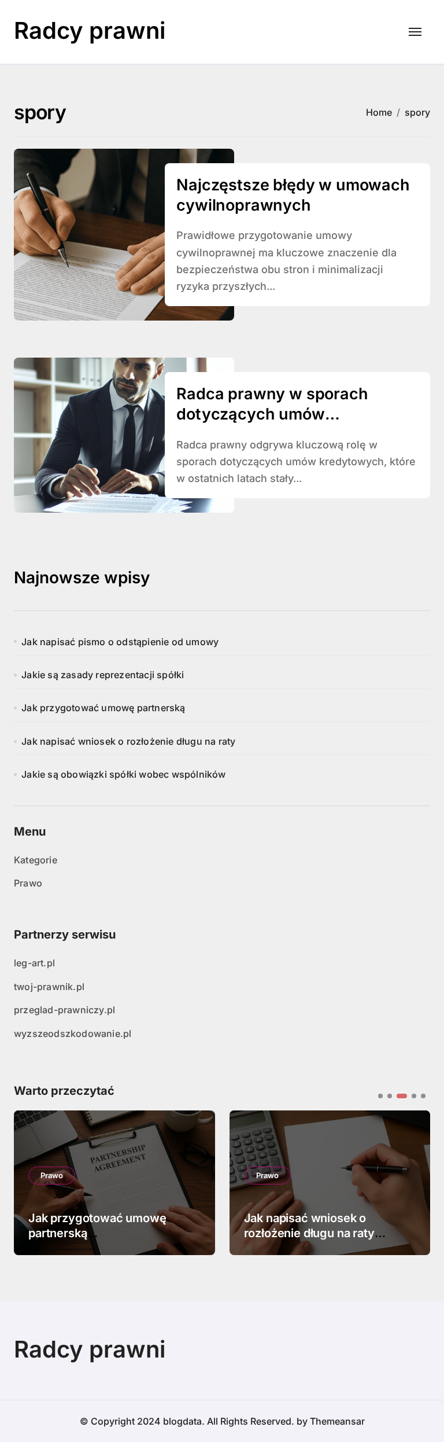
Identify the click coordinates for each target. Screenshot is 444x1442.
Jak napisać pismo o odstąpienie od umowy (120, 642)
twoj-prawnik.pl (49, 986)
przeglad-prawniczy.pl (64, 1010)
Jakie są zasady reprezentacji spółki (102, 674)
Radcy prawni (89, 30)
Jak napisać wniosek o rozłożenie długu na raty (128, 741)
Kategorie (35, 860)
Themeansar (337, 1421)
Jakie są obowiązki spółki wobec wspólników (123, 774)
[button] (412, 1181)
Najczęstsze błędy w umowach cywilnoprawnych (293, 195)
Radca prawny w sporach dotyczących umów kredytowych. (272, 414)
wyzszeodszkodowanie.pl (72, 1033)
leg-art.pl (34, 963)
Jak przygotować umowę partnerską (103, 707)
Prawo (28, 883)
